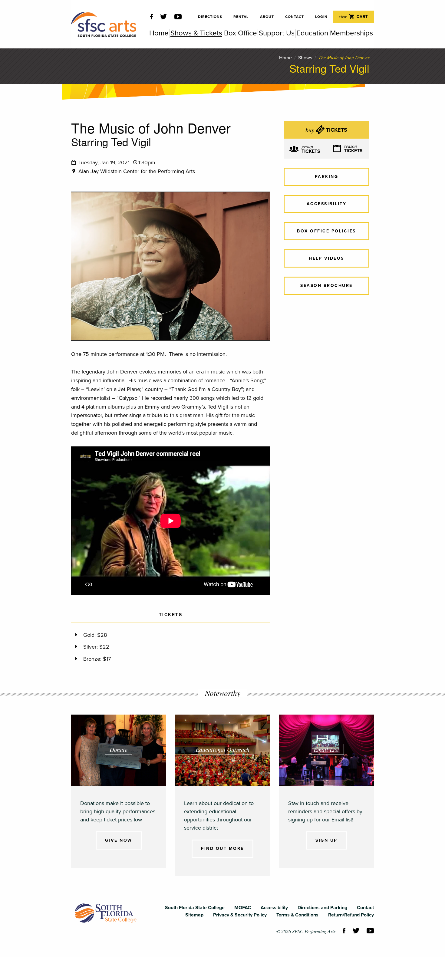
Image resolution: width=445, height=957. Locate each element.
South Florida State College (105, 913)
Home (285, 58)
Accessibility (327, 203)
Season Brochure (326, 285)
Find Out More (222, 848)
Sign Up (326, 840)
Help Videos (326, 258)
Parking (326, 176)
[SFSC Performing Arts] (103, 24)
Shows (305, 58)
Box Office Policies (326, 231)
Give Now (118, 840)
